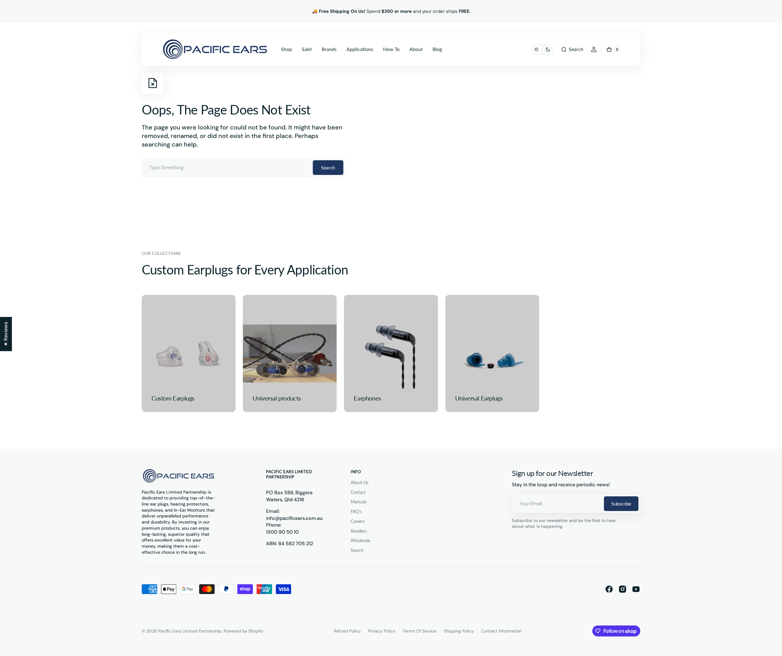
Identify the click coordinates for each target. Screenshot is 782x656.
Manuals (359, 501)
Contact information (501, 631)
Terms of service (420, 631)
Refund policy (347, 631)
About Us (359, 482)
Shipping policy (459, 631)
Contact (358, 492)
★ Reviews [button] (5, 334)
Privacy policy (381, 631)
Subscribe (621, 503)
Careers (358, 521)
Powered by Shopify (243, 631)
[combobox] (243, 167)
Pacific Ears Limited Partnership (189, 631)
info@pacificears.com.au (294, 518)
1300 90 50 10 (282, 532)
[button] (572, 49)
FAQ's (356, 511)
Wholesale (360, 540)
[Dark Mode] (542, 49)
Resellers (359, 531)
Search (328, 167)
